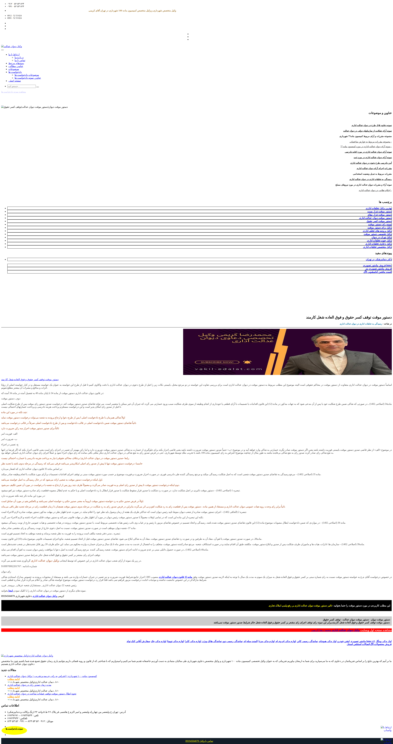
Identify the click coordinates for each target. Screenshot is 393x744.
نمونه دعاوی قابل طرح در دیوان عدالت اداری (372, 125)
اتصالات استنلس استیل (358, 644)
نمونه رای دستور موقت (380, 224)
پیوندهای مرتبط (16, 63)
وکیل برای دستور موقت (380, 227)
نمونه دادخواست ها (14, 729)
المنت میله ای (250, 641)
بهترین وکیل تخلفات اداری (379, 208)
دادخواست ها (15, 72)
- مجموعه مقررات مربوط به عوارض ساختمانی (370, 142)
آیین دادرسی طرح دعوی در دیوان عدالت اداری (371, 163)
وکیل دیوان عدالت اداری (346, 630)
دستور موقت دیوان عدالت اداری (375, 218)
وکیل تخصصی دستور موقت (378, 234)
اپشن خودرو (343, 641)
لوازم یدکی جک (158, 641)
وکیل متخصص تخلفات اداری (377, 247)
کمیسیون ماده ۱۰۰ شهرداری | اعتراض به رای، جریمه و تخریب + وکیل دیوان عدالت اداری (52, 676)
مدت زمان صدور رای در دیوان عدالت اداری (29, 685)
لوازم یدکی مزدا (267, 641)
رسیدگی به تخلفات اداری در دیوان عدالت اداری (370, 179)
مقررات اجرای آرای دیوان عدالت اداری (374, 168)
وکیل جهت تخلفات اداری (379, 240)
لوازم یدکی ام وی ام (286, 641)
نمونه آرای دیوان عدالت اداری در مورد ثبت (373, 157)
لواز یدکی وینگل (384, 641)
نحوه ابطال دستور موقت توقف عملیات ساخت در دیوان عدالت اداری (41, 693)
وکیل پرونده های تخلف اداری (377, 231)
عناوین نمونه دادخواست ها (28, 78)
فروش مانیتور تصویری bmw (377, 265)
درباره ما (19, 57)
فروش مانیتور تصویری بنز (378, 268)
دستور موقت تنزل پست (379, 211)
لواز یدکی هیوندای (328, 641)
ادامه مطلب (13, 679)
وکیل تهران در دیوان (382, 237)
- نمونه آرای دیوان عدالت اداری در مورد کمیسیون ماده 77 (366, 146)
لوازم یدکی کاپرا (193, 641)
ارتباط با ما (13, 54)
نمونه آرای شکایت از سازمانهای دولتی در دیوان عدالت (367, 131)
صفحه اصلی (14, 80)
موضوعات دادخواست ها (27, 75)
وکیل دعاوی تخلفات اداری (378, 243)
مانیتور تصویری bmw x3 (362, 641)
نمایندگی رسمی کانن (307, 641)
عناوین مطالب (15, 66)
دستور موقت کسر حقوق (379, 221)
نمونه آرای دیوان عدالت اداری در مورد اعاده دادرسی (368, 152)
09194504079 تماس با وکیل (199, 741)
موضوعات (13, 69)
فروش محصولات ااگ (381, 644)
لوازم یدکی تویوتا (175, 641)
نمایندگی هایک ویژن (212, 641)
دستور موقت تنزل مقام (380, 214)
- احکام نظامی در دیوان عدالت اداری (375, 190)
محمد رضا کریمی (321, 630)
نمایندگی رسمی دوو (233, 641)
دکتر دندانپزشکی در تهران (379, 259)
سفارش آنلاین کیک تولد (138, 641)
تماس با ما (20, 60)
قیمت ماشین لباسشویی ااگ (378, 272)
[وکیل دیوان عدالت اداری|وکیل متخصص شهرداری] (27, 655)
